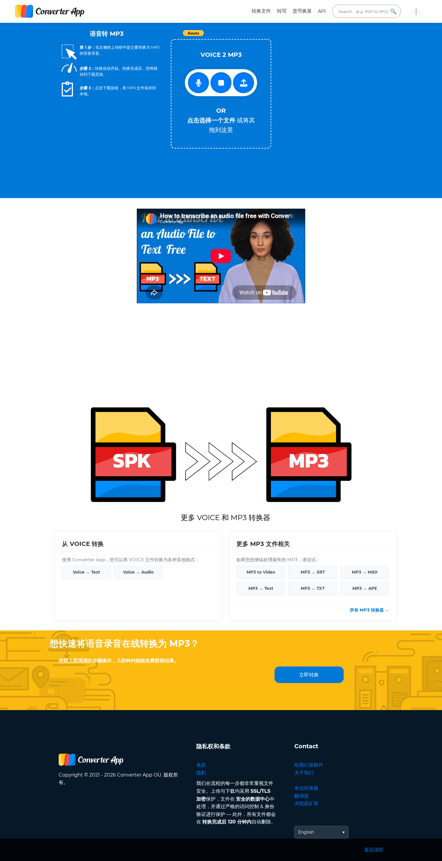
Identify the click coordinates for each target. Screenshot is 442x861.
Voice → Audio (138, 572)
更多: (416, 11)
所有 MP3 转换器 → (369, 610)
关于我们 (304, 773)
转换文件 (261, 11)
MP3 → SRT (313, 572)
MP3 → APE (364, 588)
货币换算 (302, 11)
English (306, 832)
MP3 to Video (261, 572)
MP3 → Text (260, 588)
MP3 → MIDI (364, 572)
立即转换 (309, 675)
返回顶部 (373, 850)
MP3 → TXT (312, 588)
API (322, 11)
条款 (201, 765)
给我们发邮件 (308, 765)
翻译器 (301, 796)
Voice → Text (86, 572)
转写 (282, 11)
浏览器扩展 (306, 803)
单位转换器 (306, 788)
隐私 (201, 773)
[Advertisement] (329, 81)
